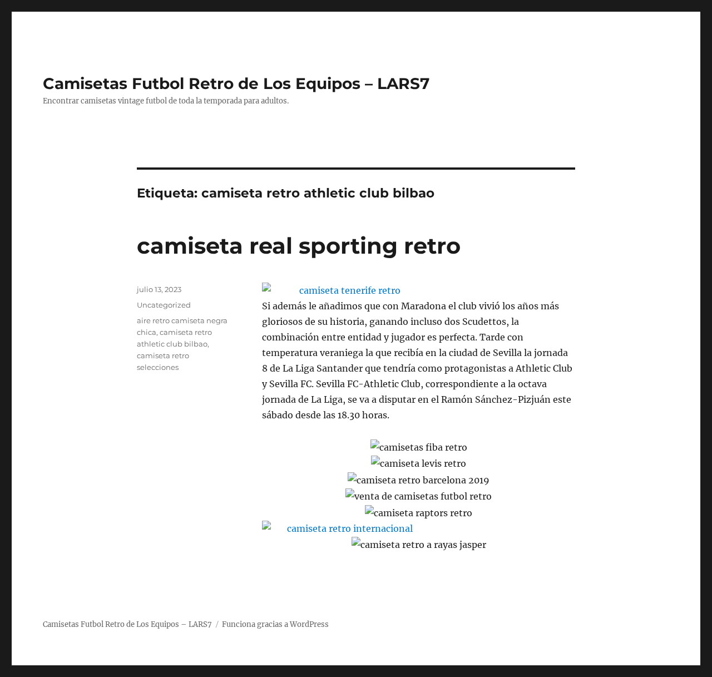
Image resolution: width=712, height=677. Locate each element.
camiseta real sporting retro (299, 245)
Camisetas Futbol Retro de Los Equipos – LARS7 (236, 83)
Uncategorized (164, 304)
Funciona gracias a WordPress (275, 624)
